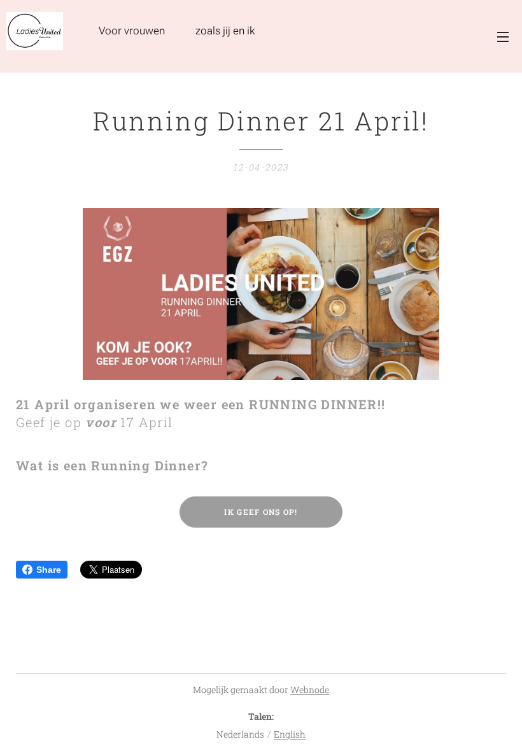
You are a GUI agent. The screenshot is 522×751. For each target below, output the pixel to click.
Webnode (309, 690)
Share (48, 570)
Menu (503, 36)
